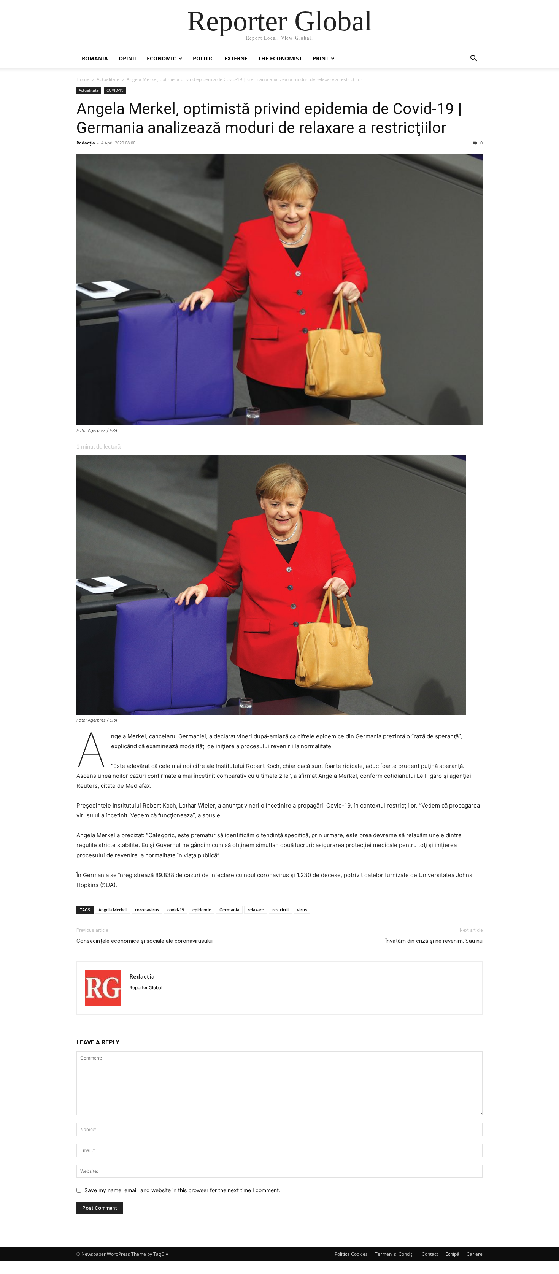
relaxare (256, 909)
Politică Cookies (351, 1254)
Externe (236, 58)
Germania (229, 909)
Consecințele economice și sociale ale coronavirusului (144, 941)
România (95, 58)
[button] (473, 59)
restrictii (280, 909)
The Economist (280, 58)
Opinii (127, 58)
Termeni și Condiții (394, 1254)
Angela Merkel (112, 909)
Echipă (452, 1254)
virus (302, 909)
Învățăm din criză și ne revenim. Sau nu (434, 941)
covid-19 (175, 909)
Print (321, 58)
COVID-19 (115, 90)
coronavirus (147, 909)
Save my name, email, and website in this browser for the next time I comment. (182, 1190)
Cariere (475, 1254)
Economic (161, 58)
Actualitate (108, 79)
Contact (430, 1254)
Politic (203, 58)
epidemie (201, 909)
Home (82, 79)
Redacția (85, 143)
